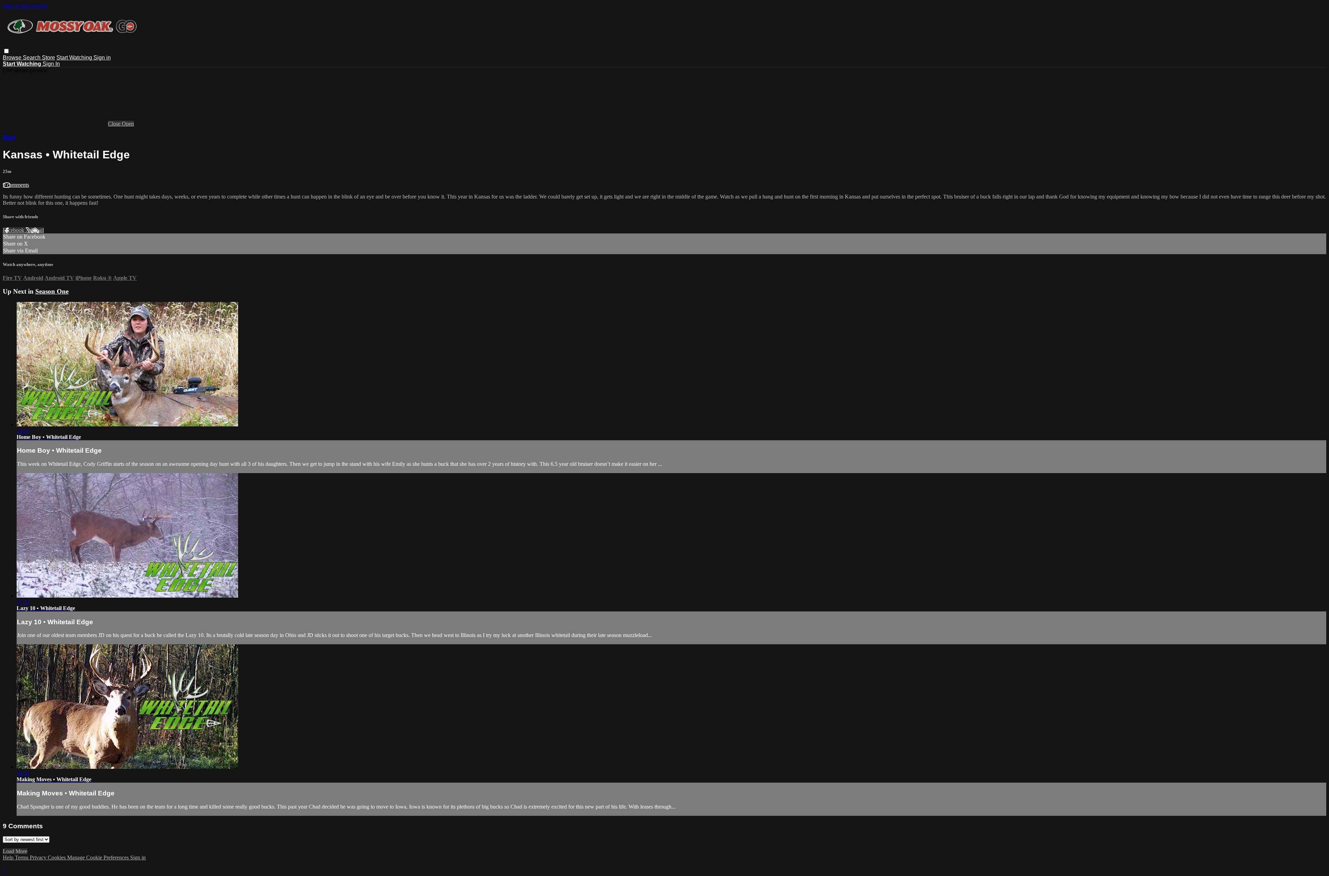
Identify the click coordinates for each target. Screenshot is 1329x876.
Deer (9, 137)
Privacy (39, 857)
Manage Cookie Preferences (98, 857)
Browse (13, 58)
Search (32, 58)
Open (128, 124)
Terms (22, 857)
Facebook (14, 230)
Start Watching (74, 58)
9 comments (16, 185)
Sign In (51, 64)
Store (48, 58)
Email (37, 230)
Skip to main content (25, 6)
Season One (52, 291)
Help (9, 857)
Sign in (102, 58)
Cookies (57, 857)
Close (115, 124)
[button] (6, 51)
